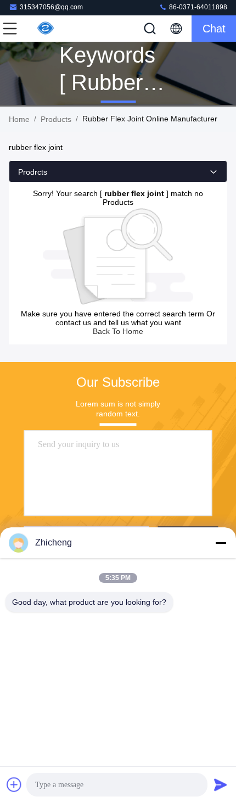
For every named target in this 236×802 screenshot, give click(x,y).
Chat (214, 29)
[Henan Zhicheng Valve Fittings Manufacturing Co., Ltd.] (46, 28)
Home (19, 119)
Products (56, 119)
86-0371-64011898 (197, 7)
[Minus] (220, 542)
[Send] (220, 784)
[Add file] (14, 784)
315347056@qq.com (51, 7)
